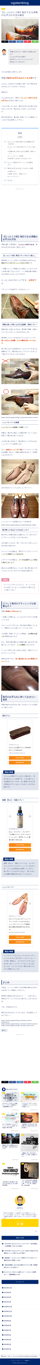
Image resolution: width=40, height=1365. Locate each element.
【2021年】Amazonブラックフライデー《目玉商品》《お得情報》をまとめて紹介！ (21, 1245)
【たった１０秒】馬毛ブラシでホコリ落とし (22, 148)
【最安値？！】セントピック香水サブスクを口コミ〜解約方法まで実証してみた (20, 1259)
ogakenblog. (20, 3)
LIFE (3, 8)
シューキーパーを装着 (16, 156)
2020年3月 (7, 1349)
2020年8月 (7, 1325)
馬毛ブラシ (12, 171)
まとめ (10, 180)
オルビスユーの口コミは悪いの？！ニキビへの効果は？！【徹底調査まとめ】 (20, 1273)
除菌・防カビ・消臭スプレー (18, 174)
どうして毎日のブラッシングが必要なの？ (20, 163)
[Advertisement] (20, 211)
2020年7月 (7, 1330)
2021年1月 (7, 1302)
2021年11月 (8, 1288)
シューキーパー (14, 176)
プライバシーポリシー (16, 1360)
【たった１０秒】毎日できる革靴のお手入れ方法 (21, 143)
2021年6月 (7, 1292)
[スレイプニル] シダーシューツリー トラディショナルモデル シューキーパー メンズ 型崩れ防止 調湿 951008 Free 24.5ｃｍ (20, 924)
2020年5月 (7, 1339)
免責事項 (27, 1360)
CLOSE (20, 137)
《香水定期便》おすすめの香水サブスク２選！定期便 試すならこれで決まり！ (21, 1266)
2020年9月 (7, 1321)
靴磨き (4, 1030)
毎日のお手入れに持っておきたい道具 (20, 168)
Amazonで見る (20, 757)
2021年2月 (7, 1297)
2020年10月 (8, 1316)
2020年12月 (8, 1306)
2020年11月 (8, 1311)
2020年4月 (7, 1344)
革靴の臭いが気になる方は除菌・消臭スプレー (22, 152)
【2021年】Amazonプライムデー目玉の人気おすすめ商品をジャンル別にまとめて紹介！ (21, 1252)
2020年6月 (7, 1335)
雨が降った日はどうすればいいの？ (20, 158)
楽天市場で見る (20, 762)
